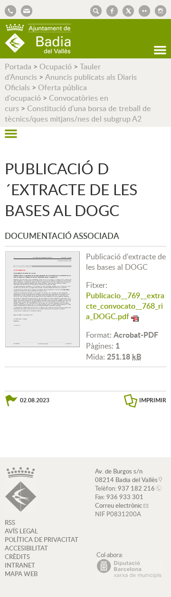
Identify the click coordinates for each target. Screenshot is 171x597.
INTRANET (20, 565)
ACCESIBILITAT (26, 548)
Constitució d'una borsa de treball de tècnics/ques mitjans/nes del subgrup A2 (78, 113)
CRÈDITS (17, 556)
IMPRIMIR (152, 400)
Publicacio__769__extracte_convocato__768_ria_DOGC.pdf (125, 306)
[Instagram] (158, 10)
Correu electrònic (118, 505)
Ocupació (55, 66)
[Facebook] (110, 10)
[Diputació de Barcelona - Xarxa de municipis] (129, 575)
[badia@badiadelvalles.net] (24, 10)
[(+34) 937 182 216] (10, 10)
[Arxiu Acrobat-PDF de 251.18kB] (42, 298)
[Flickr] (142, 10)
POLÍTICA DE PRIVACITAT (41, 539)
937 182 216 (136, 488)
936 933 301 (124, 497)
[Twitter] (126, 10)
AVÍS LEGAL (21, 531)
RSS (10, 522)
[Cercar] (94, 10)
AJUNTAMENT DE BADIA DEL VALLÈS (38, 39)
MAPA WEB (21, 573)
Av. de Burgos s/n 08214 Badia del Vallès (126, 475)
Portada (18, 66)
